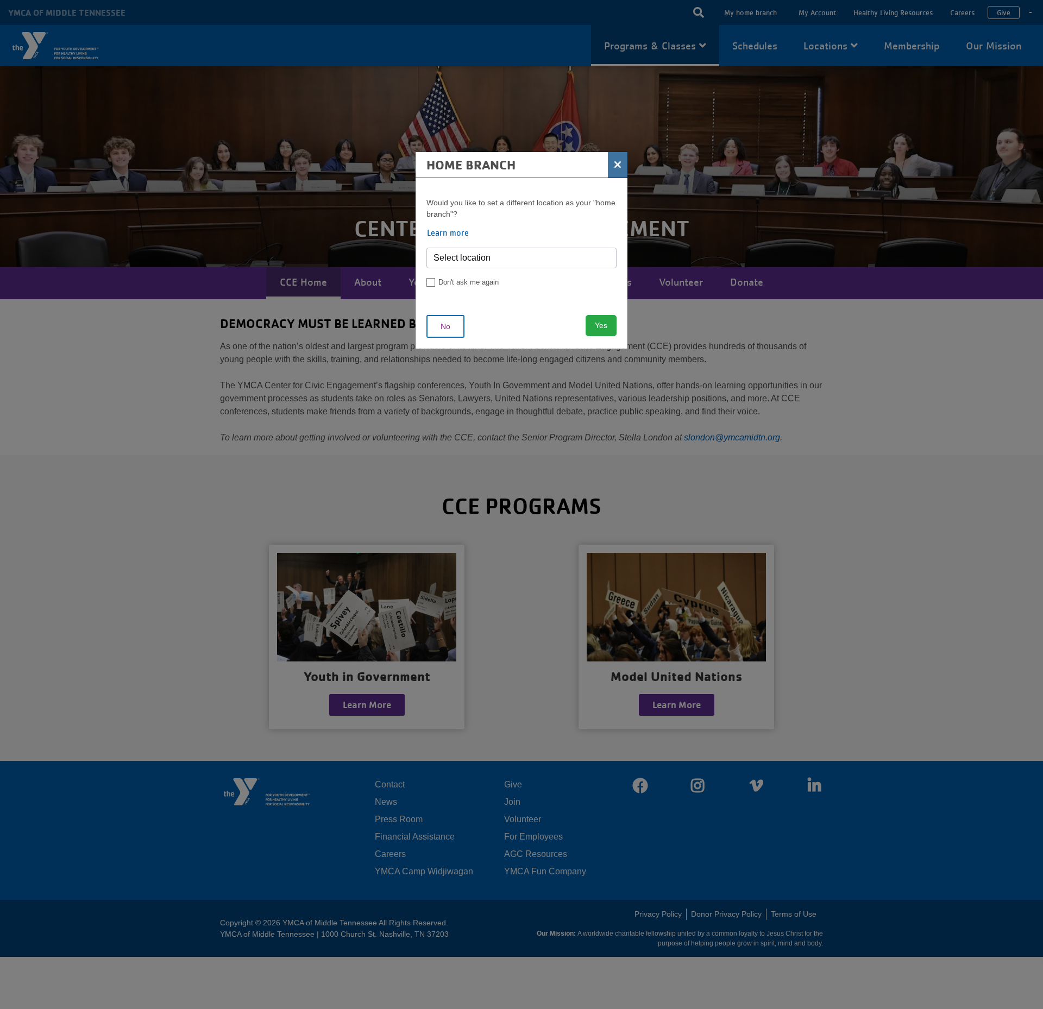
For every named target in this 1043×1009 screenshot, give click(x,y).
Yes (601, 325)
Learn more (448, 232)
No (445, 326)
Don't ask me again (468, 282)
